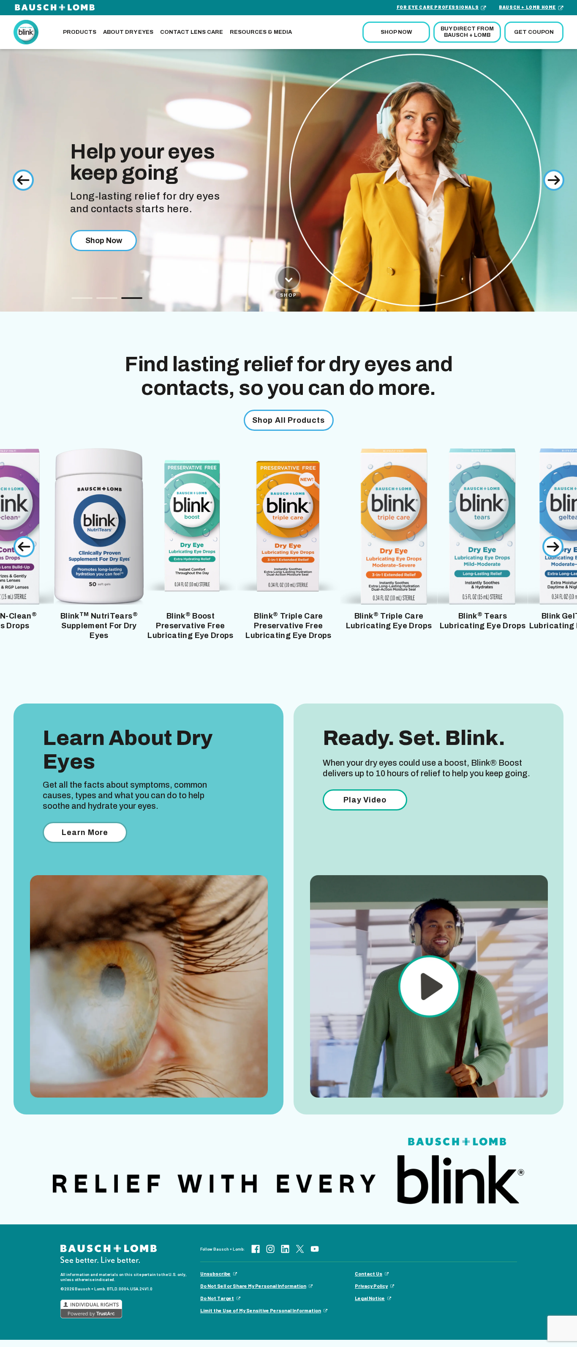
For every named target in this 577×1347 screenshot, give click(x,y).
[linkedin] (285, 1249)
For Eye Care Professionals (438, 7)
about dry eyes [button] (128, 32)
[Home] (26, 31)
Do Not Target (217, 1298)
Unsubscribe (215, 1273)
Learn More (85, 832)
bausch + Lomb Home (527, 7)
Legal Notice (370, 1298)
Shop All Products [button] (288, 420)
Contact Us (368, 1273)
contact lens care (191, 32)
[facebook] (255, 1249)
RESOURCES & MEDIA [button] (261, 32)
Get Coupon (534, 32)
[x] (300, 1249)
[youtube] (314, 1249)
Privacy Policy (371, 1286)
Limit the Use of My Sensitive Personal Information (260, 1310)
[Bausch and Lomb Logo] (108, 1253)
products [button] (79, 32)
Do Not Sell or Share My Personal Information (253, 1286)
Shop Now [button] (396, 32)
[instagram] (270, 1249)
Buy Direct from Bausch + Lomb (467, 32)
